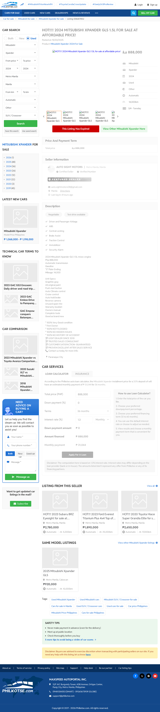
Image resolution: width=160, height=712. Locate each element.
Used (33, 38)
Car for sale (8, 19)
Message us (23, 477)
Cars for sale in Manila (61, 606)
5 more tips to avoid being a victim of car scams (69, 639)
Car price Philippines (138, 606)
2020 (8, 183)
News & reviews (81, 13)
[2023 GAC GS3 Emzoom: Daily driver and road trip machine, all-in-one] (20, 272)
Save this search (12, 131)
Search (21, 123)
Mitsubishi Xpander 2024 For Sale (67, 43)
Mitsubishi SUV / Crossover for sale (120, 599)
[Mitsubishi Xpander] (20, 217)
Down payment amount (58, 428)
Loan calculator (56, 373)
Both (10, 38)
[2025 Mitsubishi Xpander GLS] (60, 558)
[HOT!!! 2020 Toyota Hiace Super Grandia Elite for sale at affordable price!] (139, 501)
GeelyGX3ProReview (103, 4)
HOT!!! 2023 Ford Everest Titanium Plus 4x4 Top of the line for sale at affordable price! (98, 516)
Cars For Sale (12, 13)
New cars (45, 13)
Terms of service (24, 668)
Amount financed (54, 436)
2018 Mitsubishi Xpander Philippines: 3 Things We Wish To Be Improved (27, 387)
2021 (8, 179)
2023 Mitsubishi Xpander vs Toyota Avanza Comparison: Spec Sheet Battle (20, 359)
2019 (8, 188)
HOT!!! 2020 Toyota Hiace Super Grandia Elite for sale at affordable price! (139, 516)
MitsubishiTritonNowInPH (41, 4)
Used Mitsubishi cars (89, 599)
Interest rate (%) (53, 419)
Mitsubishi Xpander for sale (51, 19)
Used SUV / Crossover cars (89, 606)
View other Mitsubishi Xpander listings (136, 542)
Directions (65, 190)
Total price (50, 148)
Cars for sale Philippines (93, 612)
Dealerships (61, 13)
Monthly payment (55, 445)
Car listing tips (125, 668)
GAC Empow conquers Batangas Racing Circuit (28, 314)
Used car (30, 453)
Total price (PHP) (54, 394)
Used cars (29, 13)
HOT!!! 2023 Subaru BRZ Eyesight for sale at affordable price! (58, 516)
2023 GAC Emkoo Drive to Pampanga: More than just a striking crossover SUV (28, 300)
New (21, 38)
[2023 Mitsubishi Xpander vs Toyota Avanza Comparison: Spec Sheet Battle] (20, 345)
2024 (8, 166)
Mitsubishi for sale (26, 19)
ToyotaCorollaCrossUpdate (73, 4)
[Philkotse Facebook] (135, 675)
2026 (8, 157)
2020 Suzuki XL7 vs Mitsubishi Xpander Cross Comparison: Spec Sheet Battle (28, 372)
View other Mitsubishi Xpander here (124, 128)
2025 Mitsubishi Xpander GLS (59, 573)
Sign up (153, 4)
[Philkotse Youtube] (155, 675)
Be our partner (105, 668)
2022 (8, 175)
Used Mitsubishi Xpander (63, 599)
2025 (8, 162)
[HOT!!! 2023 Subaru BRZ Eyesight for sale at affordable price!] (60, 501)
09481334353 (59, 691)
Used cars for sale (115, 606)
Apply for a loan (77, 454)
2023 (8, 170)
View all (151, 485)
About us (6, 668)
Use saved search (29, 131)
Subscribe (22, 503)
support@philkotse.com (64, 696)
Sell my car (148, 13)
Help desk (88, 668)
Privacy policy (44, 668)
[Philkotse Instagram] (148, 675)
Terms (48, 411)
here (88, 654)
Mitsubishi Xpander (15, 231)
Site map (60, 668)
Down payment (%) (55, 402)
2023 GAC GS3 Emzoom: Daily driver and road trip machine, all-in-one (18, 287)
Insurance (82, 373)
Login (140, 4)
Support (74, 668)
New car (20, 454)
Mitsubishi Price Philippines (64, 612)
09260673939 (81, 691)
